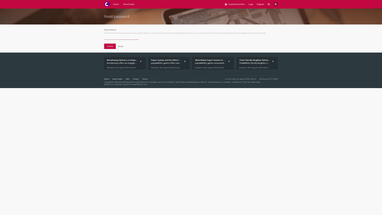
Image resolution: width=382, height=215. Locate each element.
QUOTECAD (180, 82)
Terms (144, 79)
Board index (117, 79)
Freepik (125, 84)
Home (106, 79)
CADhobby (192, 82)
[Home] (107, 4)
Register (260, 4)
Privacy (136, 79)
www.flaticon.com (140, 84)
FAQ (127, 79)
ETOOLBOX (170, 82)
